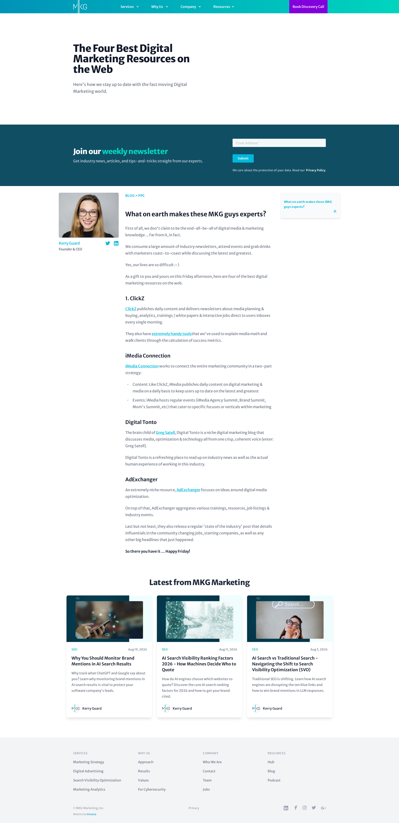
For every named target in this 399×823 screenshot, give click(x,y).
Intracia (91, 814)
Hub (271, 762)
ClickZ (130, 308)
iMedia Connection (147, 356)
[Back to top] (335, 211)
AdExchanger (141, 479)
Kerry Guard (69, 243)
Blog (130, 196)
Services (127, 7)
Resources (221, 7)
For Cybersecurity (152, 789)
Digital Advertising (88, 771)
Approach (145, 762)
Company (188, 7)
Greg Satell (165, 432)
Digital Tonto (141, 422)
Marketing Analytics (89, 789)
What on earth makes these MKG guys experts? (195, 214)
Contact (209, 771)
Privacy (194, 808)
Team (207, 780)
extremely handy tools (172, 333)
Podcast (274, 780)
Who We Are (212, 762)
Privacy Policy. (316, 170)
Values (143, 780)
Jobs (206, 789)
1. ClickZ (134, 298)
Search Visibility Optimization (97, 780)
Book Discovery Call (308, 7)
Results (144, 771)
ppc (141, 196)
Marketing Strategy (88, 762)
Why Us (157, 7)
